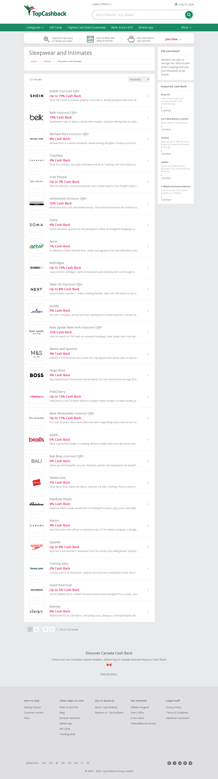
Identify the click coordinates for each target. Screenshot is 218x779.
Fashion (47, 61)
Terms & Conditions (177, 712)
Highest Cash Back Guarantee (87, 27)
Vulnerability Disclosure (143, 723)
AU (76, 763)
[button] (101, 4)
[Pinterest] (190, 763)
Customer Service (33, 712)
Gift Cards (55, 27)
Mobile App (145, 27)
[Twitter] (174, 763)
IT (82, 763)
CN (50, 763)
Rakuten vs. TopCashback (109, 712)
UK (44, 763)
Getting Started (32, 707)
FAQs (27, 718)
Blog (62, 712)
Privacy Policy (173, 707)
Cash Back (166, 110)
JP (57, 763)
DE (63, 763)
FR (69, 763)
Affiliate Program (140, 707)
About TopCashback (106, 707)
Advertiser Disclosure (178, 718)
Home (34, 61)
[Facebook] (169, 763)
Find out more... (109, 674)
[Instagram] (185, 763)
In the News (137, 718)
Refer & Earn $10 (122, 27)
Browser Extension (69, 718)
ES (88, 763)
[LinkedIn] (180, 763)
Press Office (137, 712)
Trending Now (67, 734)
